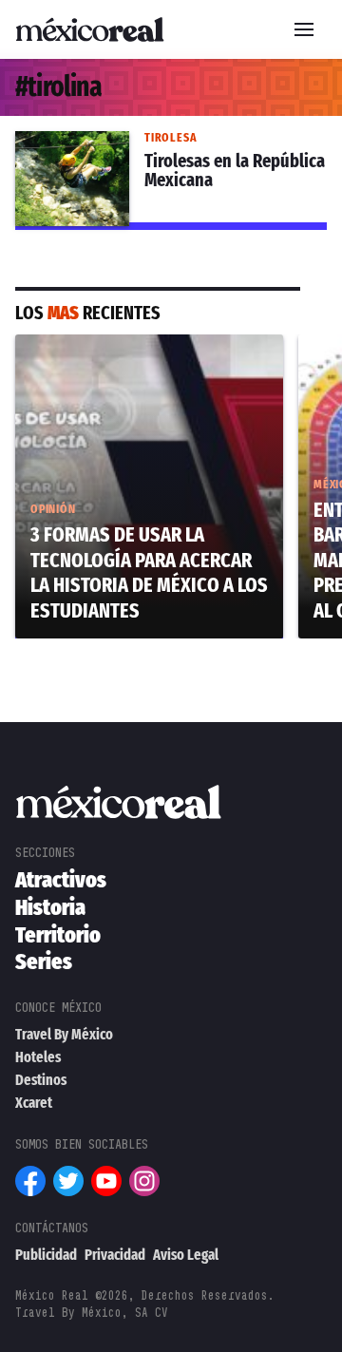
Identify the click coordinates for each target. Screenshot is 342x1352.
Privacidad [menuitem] (115, 1255)
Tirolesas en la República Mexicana (141, 142)
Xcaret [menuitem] (33, 1103)
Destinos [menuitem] (40, 1080)
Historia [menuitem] (50, 907)
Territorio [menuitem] (58, 935)
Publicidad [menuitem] (46, 1255)
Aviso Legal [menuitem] (185, 1255)
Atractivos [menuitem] (60, 879)
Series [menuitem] (43, 961)
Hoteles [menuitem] (38, 1057)
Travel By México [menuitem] (64, 1034)
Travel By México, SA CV (91, 1312)
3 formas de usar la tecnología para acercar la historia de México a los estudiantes (144, 368)
